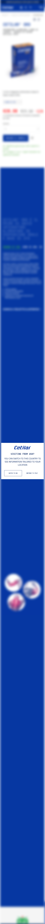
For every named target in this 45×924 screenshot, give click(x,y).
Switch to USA (13, 473)
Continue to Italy (32, 473)
